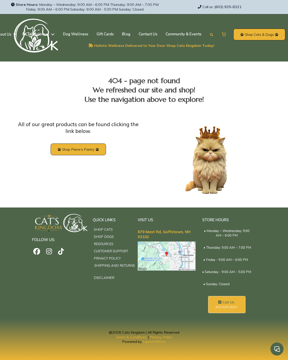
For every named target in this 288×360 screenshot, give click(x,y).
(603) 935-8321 (228, 7)
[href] (167, 256)
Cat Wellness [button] (37, 34)
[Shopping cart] (224, 34)
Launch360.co (154, 341)
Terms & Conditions (131, 337)
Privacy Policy (161, 337)
